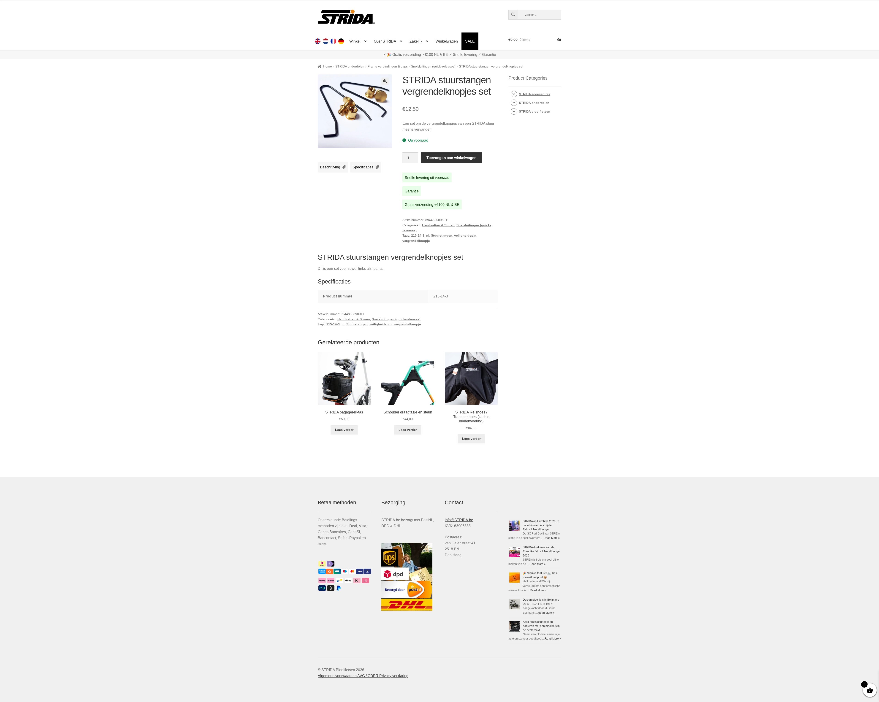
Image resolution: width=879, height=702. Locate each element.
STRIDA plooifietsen (534, 111)
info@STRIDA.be (459, 520)
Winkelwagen (447, 41)
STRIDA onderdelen (349, 66)
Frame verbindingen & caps (388, 66)
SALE (470, 41)
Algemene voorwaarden (337, 676)
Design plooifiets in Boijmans (541, 599)
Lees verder (344, 430)
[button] (385, 81)
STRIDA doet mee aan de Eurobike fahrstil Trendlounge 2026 (541, 551)
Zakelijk (416, 41)
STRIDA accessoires (534, 94)
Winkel (355, 41)
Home (327, 66)
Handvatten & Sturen (438, 225)
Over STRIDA (385, 41)
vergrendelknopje (416, 241)
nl (427, 235)
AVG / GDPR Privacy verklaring (382, 676)
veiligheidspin (465, 235)
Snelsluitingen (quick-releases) (433, 66)
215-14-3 (417, 235)
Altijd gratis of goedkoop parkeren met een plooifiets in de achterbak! (541, 626)
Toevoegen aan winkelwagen (451, 157)
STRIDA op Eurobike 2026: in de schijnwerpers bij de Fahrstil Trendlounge (541, 525)
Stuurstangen (441, 235)
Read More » (552, 538)
